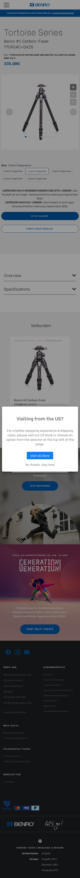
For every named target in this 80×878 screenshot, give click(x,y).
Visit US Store (40, 455)
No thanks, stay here (40, 464)
